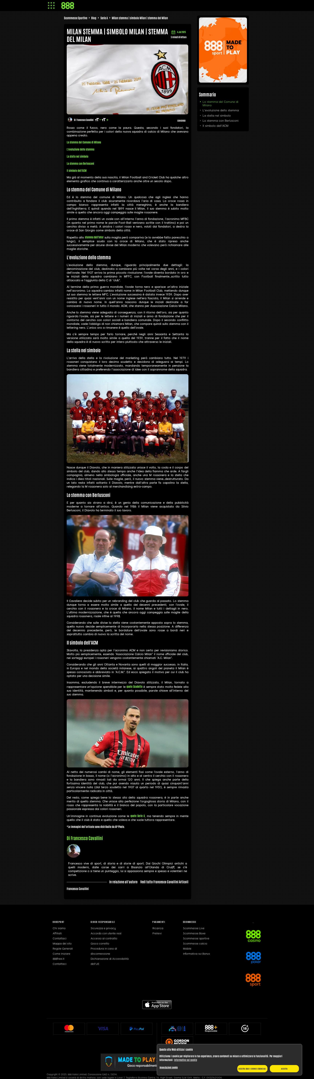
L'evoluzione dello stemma (221, 110)
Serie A (104, 18)
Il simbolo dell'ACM (215, 125)
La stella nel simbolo (217, 115)
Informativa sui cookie (185, 1059)
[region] (229, 1060)
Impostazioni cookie (169, 1067)
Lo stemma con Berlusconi (221, 120)
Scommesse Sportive (75, 18)
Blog (93, 18)
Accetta (284, 1068)
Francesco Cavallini (85, 119)
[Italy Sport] (223, 81)
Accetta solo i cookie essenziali (252, 1068)
